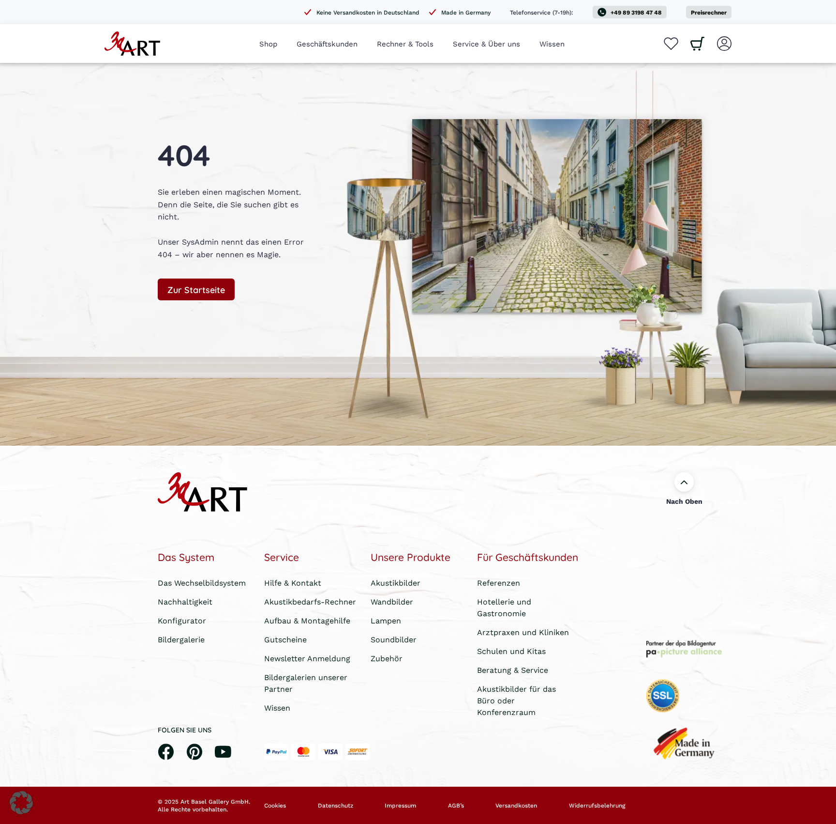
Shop (268, 43)
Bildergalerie (181, 639)
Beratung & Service (512, 669)
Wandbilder (392, 601)
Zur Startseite (196, 289)
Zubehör (387, 658)
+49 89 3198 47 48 (636, 12)
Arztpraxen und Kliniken (523, 631)
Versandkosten (516, 805)
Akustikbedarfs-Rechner (310, 601)
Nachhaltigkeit (185, 601)
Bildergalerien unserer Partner (305, 682)
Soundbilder (394, 639)
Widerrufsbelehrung (597, 805)
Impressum (400, 805)
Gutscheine (285, 639)
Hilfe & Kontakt (292, 582)
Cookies (275, 805)
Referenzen (498, 582)
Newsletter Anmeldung (307, 658)
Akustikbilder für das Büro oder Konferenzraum (516, 700)
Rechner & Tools (405, 43)
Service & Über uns (486, 43)
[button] (21, 802)
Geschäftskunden (327, 43)
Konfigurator (182, 620)
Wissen (552, 43)
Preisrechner (709, 12)
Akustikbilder (395, 582)
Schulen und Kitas (511, 650)
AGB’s (456, 805)
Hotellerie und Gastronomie (504, 607)
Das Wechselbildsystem (202, 582)
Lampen (386, 620)
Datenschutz (335, 805)
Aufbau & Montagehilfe (307, 620)
